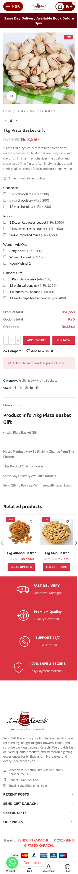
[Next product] (16, 120)
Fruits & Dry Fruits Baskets (35, 111)
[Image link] (27, 720)
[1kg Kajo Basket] (56, 532)
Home (7, 111)
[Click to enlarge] (11, 96)
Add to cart (36, 340)
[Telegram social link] (37, 388)
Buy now (63, 340)
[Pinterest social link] (26, 388)
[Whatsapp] (12, 863)
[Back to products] (11, 120)
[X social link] (20, 388)
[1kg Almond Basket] (21, 532)
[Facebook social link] (15, 388)
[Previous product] (5, 120)
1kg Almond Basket (21, 553)
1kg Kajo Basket (56, 553)
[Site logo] (39, 6)
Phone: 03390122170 (23, 779)
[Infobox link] (39, 589)
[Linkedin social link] (31, 388)
